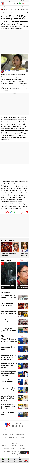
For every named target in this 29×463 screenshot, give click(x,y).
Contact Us (5, 435)
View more (23, 260)
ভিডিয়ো (3, 336)
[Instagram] (19, 426)
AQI (17, 4)
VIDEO (11, 9)
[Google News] (11, 212)
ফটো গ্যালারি (17, 9)
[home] (1, 7)
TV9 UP (22, 451)
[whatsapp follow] (15, 212)
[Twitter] (16, 426)
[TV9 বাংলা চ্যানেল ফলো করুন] (19, 3)
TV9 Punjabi (22, 448)
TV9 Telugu (23, 446)
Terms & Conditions (14, 440)
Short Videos (6, 260)
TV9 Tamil (7, 451)
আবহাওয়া (23, 9)
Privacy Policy (20, 437)
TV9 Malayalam (15, 451)
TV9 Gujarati (14, 448)
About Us (11, 435)
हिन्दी (2, 1)
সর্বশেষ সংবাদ (5, 292)
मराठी (16, 1)
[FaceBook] (13, 426)
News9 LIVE (10, 454)
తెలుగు (12, 1)
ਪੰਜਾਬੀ (24, 1)
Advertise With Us (20, 435)
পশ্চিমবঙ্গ (16, 7)
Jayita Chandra (8, 70)
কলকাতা (11, 7)
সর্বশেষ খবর (6, 7)
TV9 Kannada (6, 448)
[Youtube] (7, 212)
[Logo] (2, 3)
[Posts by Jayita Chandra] (2, 71)
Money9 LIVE (17, 454)
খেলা (20, 7)
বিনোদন (24, 7)
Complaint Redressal (9, 437)
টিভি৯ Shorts (5, 9)
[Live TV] (23, 4)
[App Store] (18, 432)
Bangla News (4, 13)
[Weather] (14, 4)
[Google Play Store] (9, 431)
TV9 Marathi (15, 446)
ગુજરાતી (20, 1)
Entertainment (12, 13)
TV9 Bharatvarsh (6, 446)
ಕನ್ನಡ (9, 1)
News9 (5, 1)
